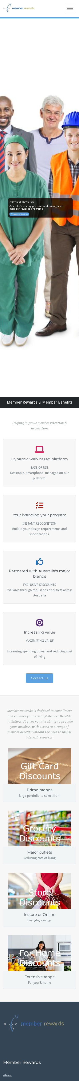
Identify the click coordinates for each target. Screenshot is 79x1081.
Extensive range (39, 977)
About (7, 1075)
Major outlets (39, 852)
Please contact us (19, 214)
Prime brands (39, 790)
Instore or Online (39, 914)
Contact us (39, 678)
